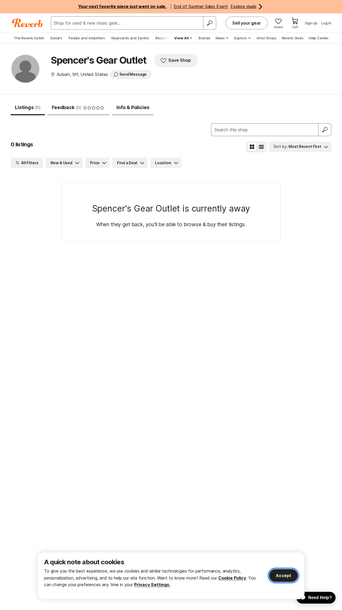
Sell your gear (246, 23)
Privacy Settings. (152, 584)
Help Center (319, 38)
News (220, 38)
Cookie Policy (232, 578)
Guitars (56, 38)
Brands (204, 38)
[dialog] (171, 575)
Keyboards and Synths (130, 38)
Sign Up (311, 23)
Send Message (133, 74)
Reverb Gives (293, 38)
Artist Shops (266, 38)
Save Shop (179, 60)
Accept (283, 575)
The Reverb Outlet (29, 38)
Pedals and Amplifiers (87, 38)
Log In (326, 23)
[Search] (209, 23)
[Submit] (324, 129)
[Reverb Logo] (27, 23)
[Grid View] (252, 147)
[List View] (261, 147)
